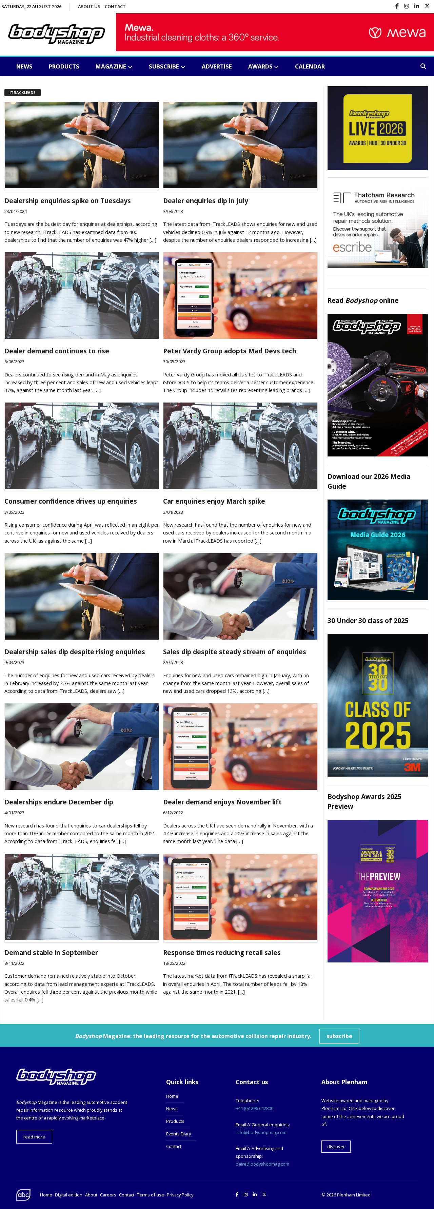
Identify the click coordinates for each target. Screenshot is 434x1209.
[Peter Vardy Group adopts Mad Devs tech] (240, 336)
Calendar (310, 66)
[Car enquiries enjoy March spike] (240, 487)
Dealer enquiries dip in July (205, 200)
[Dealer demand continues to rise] (82, 336)
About (91, 1195)
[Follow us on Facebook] (397, 7)
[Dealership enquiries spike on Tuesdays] (82, 186)
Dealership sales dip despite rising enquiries (74, 651)
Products (64, 66)
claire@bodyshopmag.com (262, 1164)
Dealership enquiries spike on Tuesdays (67, 200)
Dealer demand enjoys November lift (222, 801)
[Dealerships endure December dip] (82, 788)
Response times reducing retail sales (222, 952)
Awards (260, 66)
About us (89, 6)
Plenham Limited (354, 1195)
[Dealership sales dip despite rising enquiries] (82, 637)
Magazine (111, 66)
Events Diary (178, 1134)
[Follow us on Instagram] (406, 7)
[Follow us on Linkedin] (417, 7)
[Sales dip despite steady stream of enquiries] (240, 637)
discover (336, 1147)
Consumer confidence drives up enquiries (70, 501)
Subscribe (164, 66)
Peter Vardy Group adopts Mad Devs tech (229, 350)
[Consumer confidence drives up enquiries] (82, 487)
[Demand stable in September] (82, 938)
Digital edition (68, 1195)
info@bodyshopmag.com (261, 1132)
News (24, 66)
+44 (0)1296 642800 (254, 1108)
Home (172, 1096)
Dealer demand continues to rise (56, 350)
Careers (108, 1195)
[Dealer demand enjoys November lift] (240, 788)
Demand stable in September (51, 952)
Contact (115, 6)
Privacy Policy (180, 1195)
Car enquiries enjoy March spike (214, 501)
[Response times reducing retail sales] (240, 938)
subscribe (339, 1036)
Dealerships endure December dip (58, 801)
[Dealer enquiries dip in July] (240, 186)
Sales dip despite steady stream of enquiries (234, 651)
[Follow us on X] (427, 7)
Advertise (217, 66)
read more (34, 1137)
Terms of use (150, 1195)
